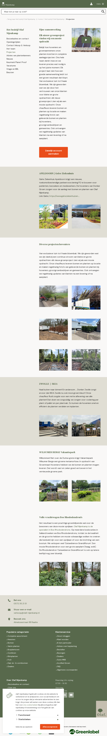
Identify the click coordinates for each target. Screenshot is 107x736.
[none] (103, 11)
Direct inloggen (63, 636)
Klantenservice (62, 632)
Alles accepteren (50, 727)
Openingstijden (13, 42)
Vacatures (11, 65)
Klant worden (63, 639)
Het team (11, 49)
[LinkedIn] (64, 695)
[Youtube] (71, 695)
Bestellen (61, 649)
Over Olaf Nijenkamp (17, 680)
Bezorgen (61, 653)
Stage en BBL (13, 69)
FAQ (58, 666)
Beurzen (10, 72)
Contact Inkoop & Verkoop (18, 45)
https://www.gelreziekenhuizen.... (64, 196)
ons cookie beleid (30, 705)
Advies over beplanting (67, 646)
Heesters (11, 639)
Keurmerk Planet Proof (17, 62)
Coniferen (12, 653)
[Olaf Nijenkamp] (8, 4)
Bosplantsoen (13, 649)
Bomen (11, 643)
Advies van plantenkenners (19, 55)
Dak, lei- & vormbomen (18, 663)
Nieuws (10, 59)
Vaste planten (14, 646)
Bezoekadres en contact (18, 38)
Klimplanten (13, 656)
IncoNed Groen (63, 663)
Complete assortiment (18, 636)
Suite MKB (61, 660)
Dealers (11, 666)
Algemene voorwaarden (67, 670)
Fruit (9, 660)
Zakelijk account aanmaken (53, 152)
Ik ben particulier (64, 643)
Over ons (12, 687)
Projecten (11, 52)
